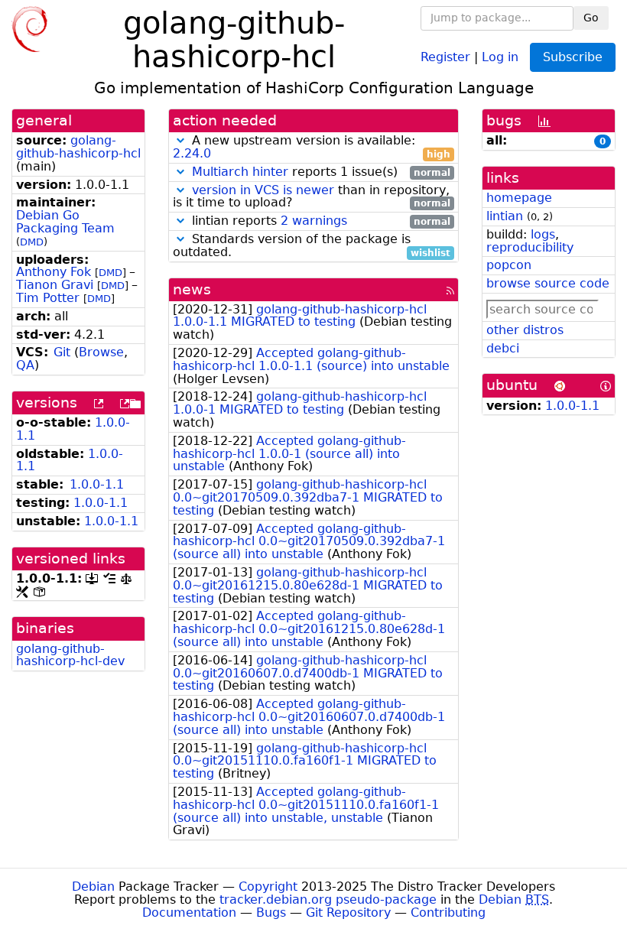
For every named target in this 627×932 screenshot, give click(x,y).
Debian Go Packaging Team (65, 221)
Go (591, 17)
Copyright (268, 886)
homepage (519, 197)
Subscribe (573, 57)
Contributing (448, 912)
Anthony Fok (53, 272)
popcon (508, 265)
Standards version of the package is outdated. (311, 246)
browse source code (547, 283)
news (192, 289)
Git (62, 352)
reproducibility (529, 247)
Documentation (189, 912)
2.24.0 (192, 153)
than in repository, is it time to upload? (311, 197)
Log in (500, 56)
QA (25, 365)
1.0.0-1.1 (97, 484)
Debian (93, 886)
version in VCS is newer (263, 190)
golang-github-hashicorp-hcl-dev (70, 655)
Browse (101, 352)
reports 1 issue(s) (321, 172)
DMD (32, 242)
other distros (525, 330)
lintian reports (319, 221)
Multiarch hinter (240, 171)
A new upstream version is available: (311, 148)
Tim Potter (48, 298)
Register (445, 56)
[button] (180, 140)
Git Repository (348, 912)
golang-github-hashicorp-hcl (78, 147)
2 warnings (314, 220)
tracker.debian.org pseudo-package (328, 899)
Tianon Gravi (54, 285)
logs (543, 234)
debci (502, 348)
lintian (504, 216)
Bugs (271, 912)
